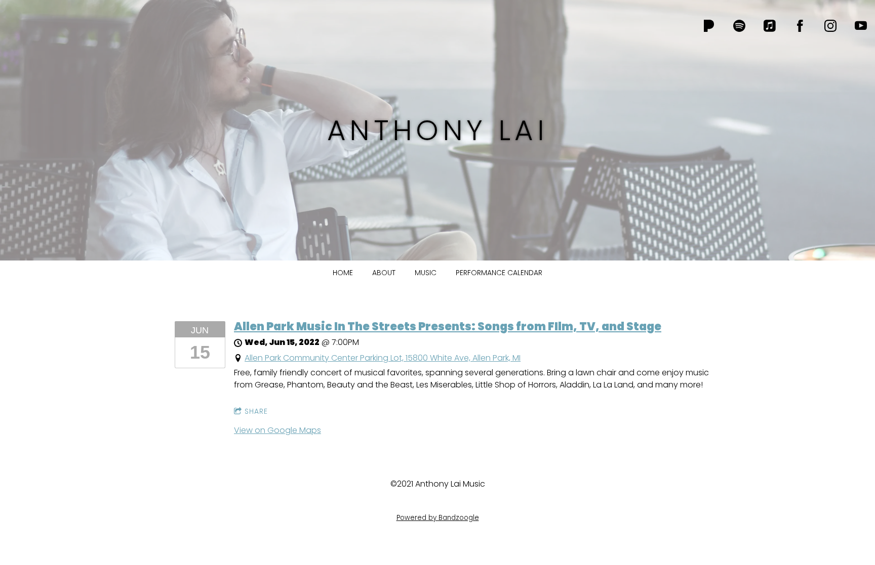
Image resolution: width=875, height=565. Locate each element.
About (383, 273)
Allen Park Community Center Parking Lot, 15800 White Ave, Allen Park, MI (383, 358)
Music (425, 273)
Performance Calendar (499, 273)
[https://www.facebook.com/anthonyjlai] (800, 26)
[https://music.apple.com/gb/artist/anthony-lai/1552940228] (770, 26)
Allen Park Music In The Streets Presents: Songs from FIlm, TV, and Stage (447, 326)
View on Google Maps (277, 430)
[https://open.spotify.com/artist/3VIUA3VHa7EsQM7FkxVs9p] (739, 26)
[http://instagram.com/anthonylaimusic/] (830, 26)
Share (256, 411)
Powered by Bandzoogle (437, 518)
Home (343, 273)
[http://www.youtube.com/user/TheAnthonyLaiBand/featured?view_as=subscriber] (861, 26)
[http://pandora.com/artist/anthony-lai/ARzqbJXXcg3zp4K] (709, 26)
